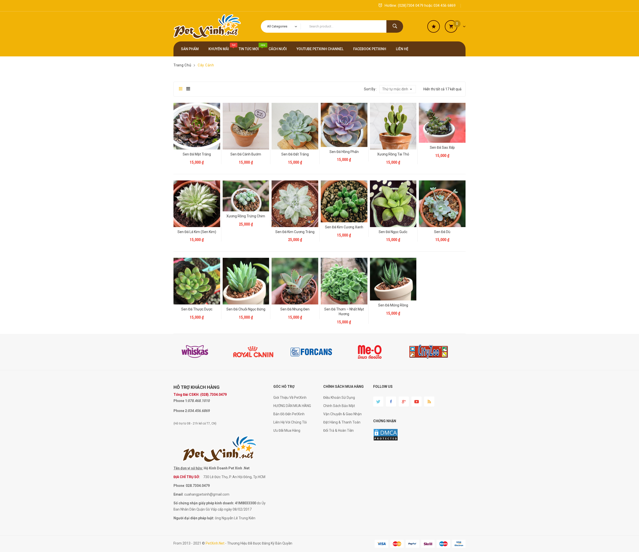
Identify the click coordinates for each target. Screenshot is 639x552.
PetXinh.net (215, 543)
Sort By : (370, 89)
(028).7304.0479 (213, 395)
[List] (188, 89)
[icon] (433, 26)
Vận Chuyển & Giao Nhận (342, 414)
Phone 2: (180, 411)
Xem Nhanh (197, 141)
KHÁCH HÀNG (205, 387)
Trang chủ (182, 65)
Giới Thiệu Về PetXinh (290, 398)
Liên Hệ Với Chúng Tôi (290, 422)
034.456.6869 (199, 411)
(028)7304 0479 (410, 5)
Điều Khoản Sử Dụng (339, 398)
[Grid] (180, 89)
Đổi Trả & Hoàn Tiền (338, 430)
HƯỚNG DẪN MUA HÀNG (292, 406)
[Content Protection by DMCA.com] (385, 434)
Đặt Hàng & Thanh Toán (341, 422)
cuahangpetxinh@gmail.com (206, 494)
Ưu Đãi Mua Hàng (286, 430)
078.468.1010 (199, 401)
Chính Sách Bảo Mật (339, 406)
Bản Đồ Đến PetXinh (289, 414)
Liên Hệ (198, 158)
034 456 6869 (445, 5)
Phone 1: (180, 401)
